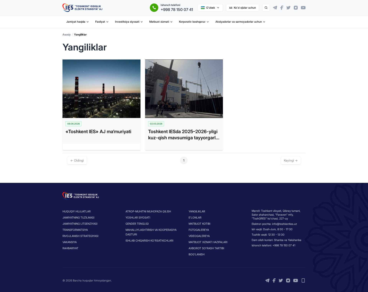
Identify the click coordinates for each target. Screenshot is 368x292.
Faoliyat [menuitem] (100, 21)
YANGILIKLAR (197, 211)
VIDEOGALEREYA (199, 236)
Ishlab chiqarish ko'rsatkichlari (149, 240)
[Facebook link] (281, 8)
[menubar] (165, 22)
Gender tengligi (137, 223)
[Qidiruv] (266, 8)
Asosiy (66, 34)
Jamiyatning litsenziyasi (79, 223)
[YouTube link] (303, 7)
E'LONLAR (195, 217)
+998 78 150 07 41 (177, 9)
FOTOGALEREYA (199, 229)
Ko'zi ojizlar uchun (245, 7)
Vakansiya (69, 242)
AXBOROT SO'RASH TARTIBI (206, 248)
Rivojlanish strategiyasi (80, 236)
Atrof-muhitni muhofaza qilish (148, 211)
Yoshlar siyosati (138, 217)
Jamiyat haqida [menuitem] (75, 21)
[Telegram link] (275, 8)
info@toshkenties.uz (284, 223)
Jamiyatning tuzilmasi (78, 217)
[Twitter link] (288, 7)
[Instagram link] (296, 8)
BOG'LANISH (197, 254)
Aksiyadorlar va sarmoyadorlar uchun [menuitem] (238, 21)
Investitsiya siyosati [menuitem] (127, 21)
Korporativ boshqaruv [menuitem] (192, 21)
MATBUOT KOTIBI (199, 223)
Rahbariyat (70, 248)
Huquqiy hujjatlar (76, 211)
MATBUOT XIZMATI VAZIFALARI (208, 242)
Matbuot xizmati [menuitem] (159, 21)
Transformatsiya (75, 229)
